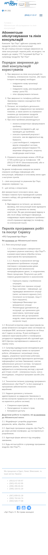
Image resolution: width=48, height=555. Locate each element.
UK (5, 11)
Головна (7, 23)
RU (9, 11)
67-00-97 (31, 15)
